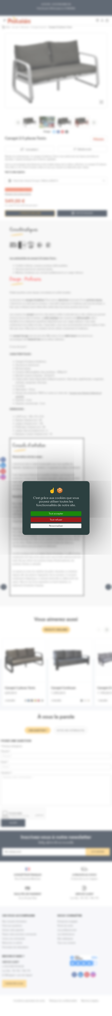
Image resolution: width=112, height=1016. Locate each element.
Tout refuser (56, 519)
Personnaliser (56, 525)
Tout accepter (56, 513)
